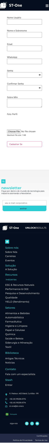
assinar (23, 208)
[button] (39, 75)
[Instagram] (32, 423)
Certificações (42, 436)
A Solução (11, 269)
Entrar (8, 385)
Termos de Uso (41, 440)
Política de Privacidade (23, 440)
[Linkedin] (27, 423)
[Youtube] (37, 423)
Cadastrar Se (15, 144)
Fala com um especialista (20, 374)
